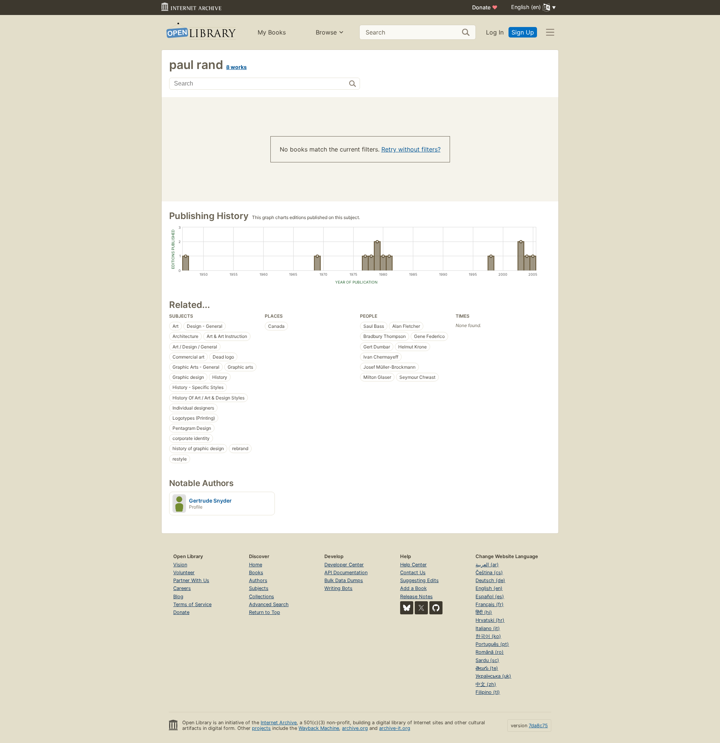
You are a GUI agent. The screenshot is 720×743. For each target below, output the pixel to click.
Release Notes (416, 596)
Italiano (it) (488, 628)
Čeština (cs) (489, 572)
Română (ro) (490, 652)
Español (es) (490, 596)
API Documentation (346, 572)
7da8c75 (538, 725)
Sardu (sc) (487, 660)
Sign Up (523, 32)
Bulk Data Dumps (343, 580)
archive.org (355, 728)
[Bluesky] (406, 607)
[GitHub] (435, 607)
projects (261, 728)
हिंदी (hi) (484, 612)
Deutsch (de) (490, 580)
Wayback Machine (318, 728)
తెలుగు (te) (487, 668)
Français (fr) (490, 604)
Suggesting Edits (419, 580)
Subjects (258, 588)
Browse (326, 32)
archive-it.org (394, 728)
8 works (236, 67)
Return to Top (264, 612)
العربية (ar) (487, 564)
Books (256, 572)
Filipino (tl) (488, 692)
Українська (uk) (493, 676)
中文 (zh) (486, 684)
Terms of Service (192, 604)
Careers (182, 588)
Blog (178, 596)
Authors (258, 580)
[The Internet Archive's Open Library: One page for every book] (200, 32)
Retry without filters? (411, 149)
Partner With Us (191, 580)
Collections (261, 596)
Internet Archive (279, 722)
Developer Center (344, 564)
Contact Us (413, 572)
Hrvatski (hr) (490, 620)
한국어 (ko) (488, 636)
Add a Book (413, 588)
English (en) (489, 588)
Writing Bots (338, 588)
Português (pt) (492, 644)
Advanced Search (269, 604)
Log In (495, 32)
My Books (272, 32)
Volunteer (184, 572)
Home (255, 564)
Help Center (413, 564)
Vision (180, 564)
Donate (485, 7)
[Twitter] (421, 607)
